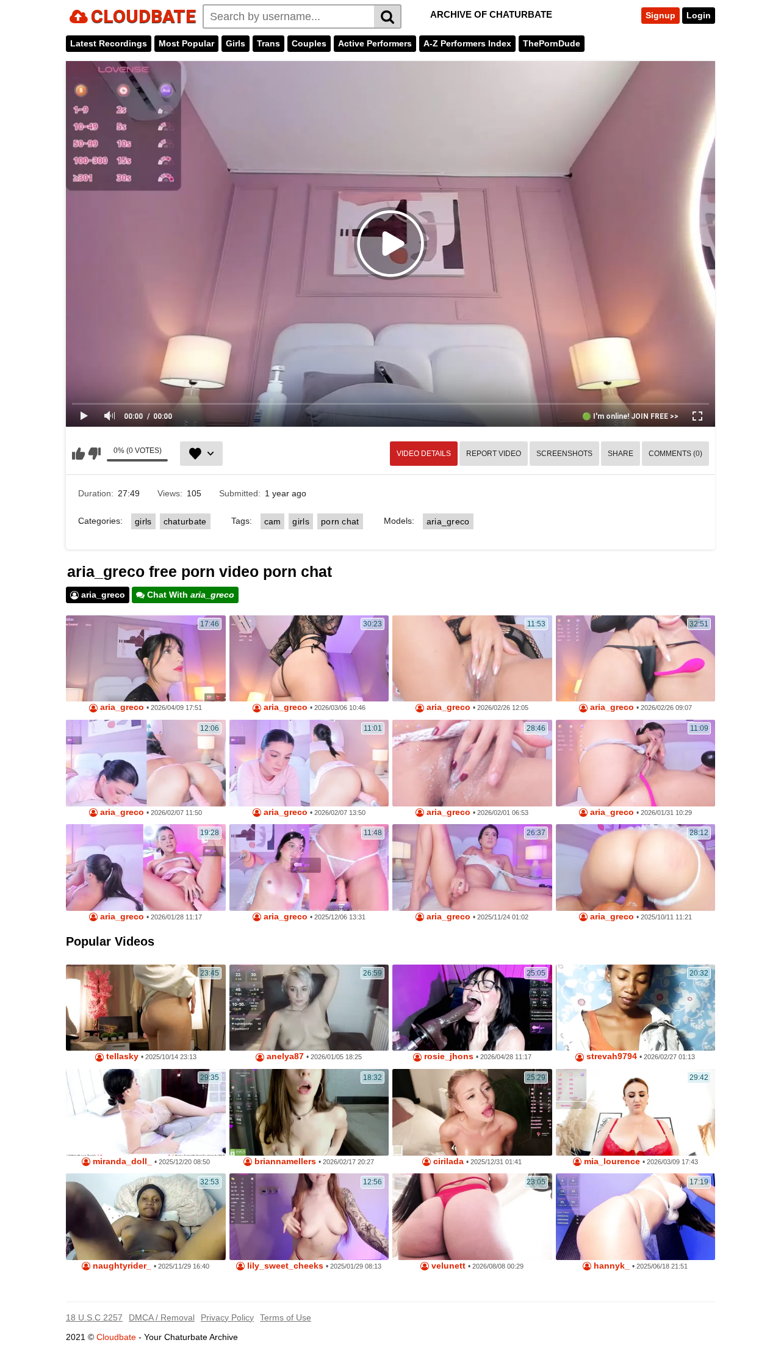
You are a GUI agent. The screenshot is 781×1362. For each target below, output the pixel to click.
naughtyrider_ (120, 1265)
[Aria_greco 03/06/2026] (309, 658)
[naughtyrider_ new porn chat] (146, 1216)
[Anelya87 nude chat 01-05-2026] (309, 1008)
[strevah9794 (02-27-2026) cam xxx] (636, 1008)
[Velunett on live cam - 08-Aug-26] (472, 1216)
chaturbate (185, 521)
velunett (447, 1265)
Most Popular (186, 43)
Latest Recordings (108, 43)
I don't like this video (94, 453)
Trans (268, 43)
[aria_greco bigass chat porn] (146, 763)
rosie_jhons (447, 1056)
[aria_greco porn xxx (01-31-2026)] (636, 763)
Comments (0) (675, 453)
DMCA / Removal (162, 1317)
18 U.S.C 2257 (94, 1317)
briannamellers (284, 1161)
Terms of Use (285, 1317)
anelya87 (284, 1056)
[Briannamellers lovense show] (309, 1112)
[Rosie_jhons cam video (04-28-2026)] (472, 1008)
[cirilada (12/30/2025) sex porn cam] (472, 1112)
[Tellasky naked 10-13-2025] (146, 1008)
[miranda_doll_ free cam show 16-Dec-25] (146, 1112)
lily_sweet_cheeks (284, 1265)
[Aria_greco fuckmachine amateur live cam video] (472, 763)
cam (272, 521)
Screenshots (564, 453)
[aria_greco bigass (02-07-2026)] (309, 763)
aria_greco (448, 521)
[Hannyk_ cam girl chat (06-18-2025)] (636, 1216)
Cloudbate (116, 1337)
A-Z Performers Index (467, 43)
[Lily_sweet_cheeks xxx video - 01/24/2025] (309, 1216)
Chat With (189, 594)
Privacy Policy (227, 1317)
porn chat (340, 521)
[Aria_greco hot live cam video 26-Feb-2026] (472, 658)
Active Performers (375, 43)
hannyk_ (610, 1265)
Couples (309, 43)
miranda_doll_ (121, 1161)
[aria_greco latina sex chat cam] (636, 867)
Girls (235, 43)
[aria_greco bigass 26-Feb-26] (636, 658)
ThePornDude (551, 43)
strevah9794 (610, 1056)
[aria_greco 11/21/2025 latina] (472, 867)
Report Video (493, 453)
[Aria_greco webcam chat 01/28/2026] (146, 867)
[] (387, 16)
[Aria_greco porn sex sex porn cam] (146, 658)
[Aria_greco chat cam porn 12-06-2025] (309, 867)
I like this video (78, 453)
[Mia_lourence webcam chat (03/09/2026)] (636, 1112)
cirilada (447, 1161)
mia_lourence (610, 1161)
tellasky (121, 1056)
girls (143, 521)
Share (620, 453)
